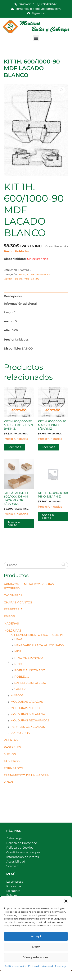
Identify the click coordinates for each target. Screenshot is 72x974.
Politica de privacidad (40, 966)
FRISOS (9, 616)
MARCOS (17, 695)
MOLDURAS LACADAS (27, 701)
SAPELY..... (21, 689)
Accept (36, 936)
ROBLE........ (21, 676)
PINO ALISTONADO (28, 657)
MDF (17, 651)
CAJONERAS (13, 595)
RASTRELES (12, 747)
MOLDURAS (12, 630)
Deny (36, 947)
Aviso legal (61, 966)
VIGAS (8, 782)
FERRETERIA (13, 609)
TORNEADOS (13, 768)
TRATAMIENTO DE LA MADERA (26, 775)
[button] (66, 901)
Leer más (14, 447)
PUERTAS (11, 740)
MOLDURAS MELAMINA (28, 714)
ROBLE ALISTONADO (29, 670)
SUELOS (10, 754)
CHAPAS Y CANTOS (18, 602)
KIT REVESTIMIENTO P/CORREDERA (37, 635)
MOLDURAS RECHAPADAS (30, 720)
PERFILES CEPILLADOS (28, 726)
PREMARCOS (20, 733)
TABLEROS (12, 761)
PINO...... (20, 664)
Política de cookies (15, 966)
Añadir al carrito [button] (14, 523)
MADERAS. (11, 623)
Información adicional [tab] (20, 303)
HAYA (18, 639)
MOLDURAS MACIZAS (26, 708)
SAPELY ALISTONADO (30, 683)
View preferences (35, 957)
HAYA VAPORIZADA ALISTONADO (39, 645)
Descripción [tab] (13, 296)
